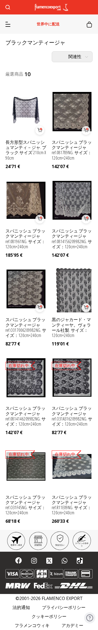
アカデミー (72, 625)
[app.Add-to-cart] (39, 130)
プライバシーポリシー (63, 607)
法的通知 (21, 607)
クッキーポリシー (49, 616)
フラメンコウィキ (32, 625)
